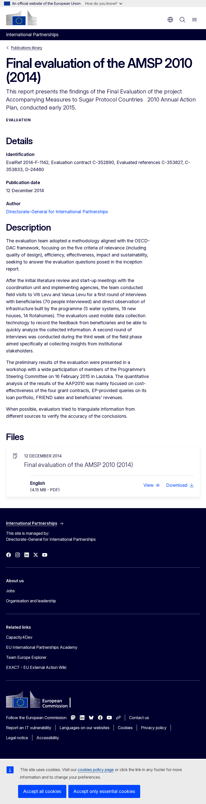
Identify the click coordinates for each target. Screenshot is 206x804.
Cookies (125, 727)
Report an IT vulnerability (28, 727)
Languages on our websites (85, 727)
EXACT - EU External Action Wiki (36, 667)
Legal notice (17, 737)
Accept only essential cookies (104, 791)
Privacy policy (154, 727)
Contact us (139, 717)
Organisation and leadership (31, 600)
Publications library (26, 47)
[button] (151, 485)
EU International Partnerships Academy (41, 647)
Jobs (10, 590)
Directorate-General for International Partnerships (57, 211)
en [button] (170, 19)
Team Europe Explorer (26, 657)
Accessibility (47, 737)
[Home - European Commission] (21, 17)
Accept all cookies (42, 791)
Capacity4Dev (19, 637)
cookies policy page (96, 769)
